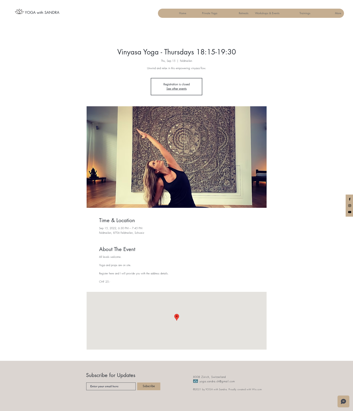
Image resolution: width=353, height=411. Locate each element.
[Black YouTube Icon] (350, 212)
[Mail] (195, 381)
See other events (176, 89)
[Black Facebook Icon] (350, 199)
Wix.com (257, 389)
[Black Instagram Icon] (350, 205)
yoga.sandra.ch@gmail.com (217, 381)
